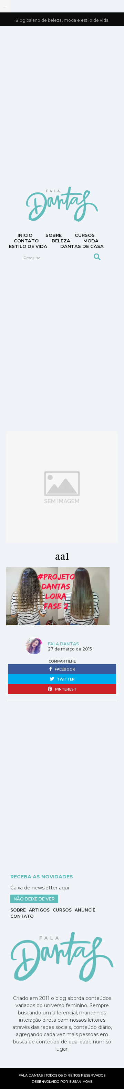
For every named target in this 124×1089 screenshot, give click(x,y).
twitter (65, 679)
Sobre (53, 235)
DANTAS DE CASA (82, 246)
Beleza (61, 240)
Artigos (39, 910)
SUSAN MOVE (81, 1081)
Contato (22, 916)
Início (25, 235)
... (5, 6)
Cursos (85, 235)
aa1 (62, 556)
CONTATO (26, 240)
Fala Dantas (63, 643)
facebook (64, 669)
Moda (91, 240)
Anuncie (85, 910)
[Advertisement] (62, 106)
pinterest (65, 689)
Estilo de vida (28, 246)
